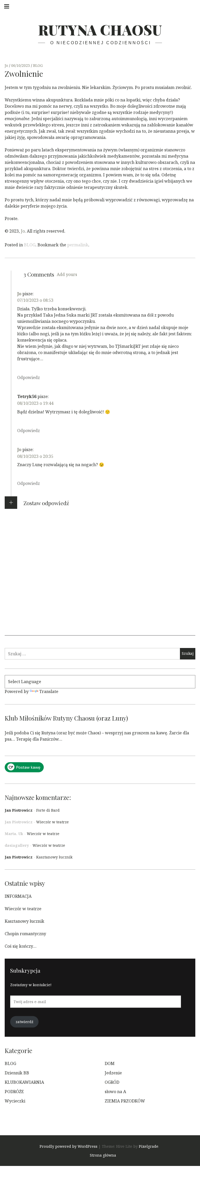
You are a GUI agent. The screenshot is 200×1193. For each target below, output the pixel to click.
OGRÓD (112, 1082)
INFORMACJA (18, 896)
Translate (48, 691)
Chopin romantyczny (25, 934)
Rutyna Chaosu (100, 29)
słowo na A (115, 1091)
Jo (7, 65)
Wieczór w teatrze (52, 821)
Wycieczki (15, 1101)
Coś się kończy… (20, 946)
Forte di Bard (48, 810)
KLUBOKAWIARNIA (24, 1082)
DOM (110, 1063)
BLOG (38, 65)
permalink (77, 245)
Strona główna (103, 1155)
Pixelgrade (148, 1146)
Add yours (67, 274)
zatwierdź (24, 1021)
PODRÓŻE (14, 1091)
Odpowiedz (28, 377)
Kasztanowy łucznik (54, 857)
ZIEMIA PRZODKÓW (125, 1101)
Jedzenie (113, 1073)
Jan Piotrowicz (19, 810)
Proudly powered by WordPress (68, 1146)
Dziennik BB (17, 1073)
